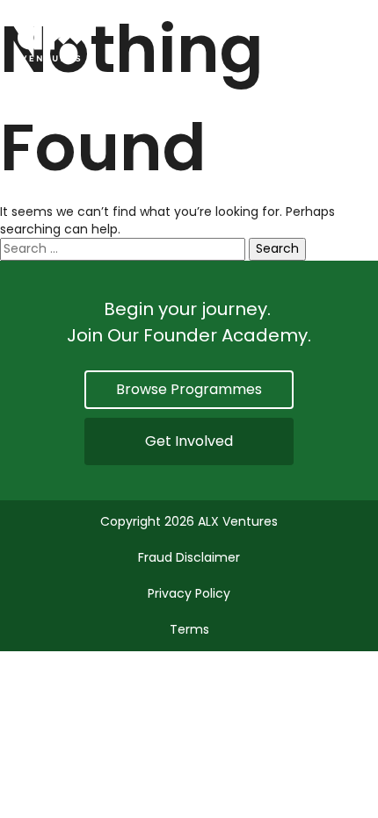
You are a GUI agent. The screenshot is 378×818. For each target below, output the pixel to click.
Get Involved (189, 441)
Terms (189, 629)
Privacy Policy (189, 593)
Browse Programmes (189, 389)
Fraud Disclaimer (189, 557)
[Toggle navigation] (349, 40)
